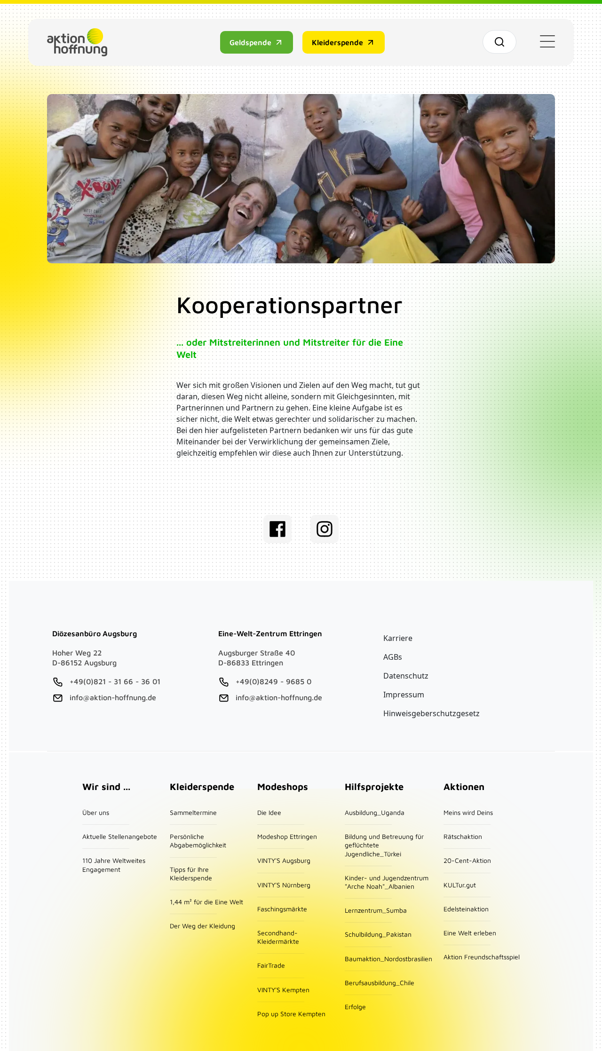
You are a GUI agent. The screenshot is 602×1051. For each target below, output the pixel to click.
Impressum (403, 694)
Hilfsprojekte (374, 786)
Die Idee (269, 812)
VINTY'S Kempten (283, 990)
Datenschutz (405, 676)
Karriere (397, 638)
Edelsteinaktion (466, 909)
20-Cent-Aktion (467, 860)
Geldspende (250, 42)
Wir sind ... (106, 786)
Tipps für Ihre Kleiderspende (191, 873)
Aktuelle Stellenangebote (119, 836)
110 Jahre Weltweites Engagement (113, 864)
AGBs (392, 657)
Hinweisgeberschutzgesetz (431, 713)
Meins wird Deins (468, 812)
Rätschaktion (463, 836)
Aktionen (464, 786)
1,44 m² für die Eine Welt (206, 902)
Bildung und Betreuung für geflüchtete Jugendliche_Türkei (384, 844)
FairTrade (271, 965)
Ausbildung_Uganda (374, 812)
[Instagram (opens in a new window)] (324, 529)
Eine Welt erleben (470, 933)
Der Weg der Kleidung (202, 926)
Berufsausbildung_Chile (379, 983)
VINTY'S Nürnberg (283, 885)
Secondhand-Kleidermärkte (278, 937)
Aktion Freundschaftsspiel (482, 957)
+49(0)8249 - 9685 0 (273, 681)
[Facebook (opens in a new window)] (277, 529)
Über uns (95, 812)
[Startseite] (81, 42)
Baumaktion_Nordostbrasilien (388, 959)
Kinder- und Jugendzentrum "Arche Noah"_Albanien (386, 882)
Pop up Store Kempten (291, 1014)
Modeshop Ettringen (287, 836)
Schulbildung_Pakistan (378, 934)
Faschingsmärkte (282, 909)
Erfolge (355, 1007)
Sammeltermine (193, 812)
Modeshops (282, 786)
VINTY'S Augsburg (283, 860)
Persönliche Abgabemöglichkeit (198, 840)
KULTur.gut (460, 885)
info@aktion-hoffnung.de (113, 697)
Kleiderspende (337, 42)
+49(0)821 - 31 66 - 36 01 (115, 681)
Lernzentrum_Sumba (376, 910)
